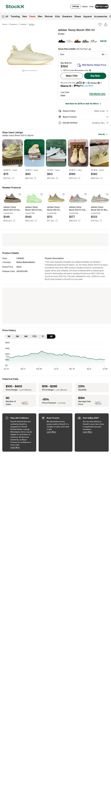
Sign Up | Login (102, 6)
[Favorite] (100, 24)
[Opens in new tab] (83, 82)
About (85, 7)
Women (49, 16)
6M (25, 336)
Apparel (87, 16)
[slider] (23, 71)
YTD (34, 336)
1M (9, 336)
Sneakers (67, 16)
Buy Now (95, 75)
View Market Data (97, 94)
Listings (75, 6)
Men (40, 16)
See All (103, 41)
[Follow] (20, 194)
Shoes (77, 16)
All (6, 16)
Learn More (88, 85)
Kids (57, 16)
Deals (32, 16)
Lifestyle (23, 24)
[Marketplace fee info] (90, 70)
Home (4, 24)
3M (17, 336)
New (24, 16)
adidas (31, 24)
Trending (15, 16)
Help (91, 6)
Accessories (100, 16)
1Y (43, 336)
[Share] (106, 24)
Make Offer (72, 75)
